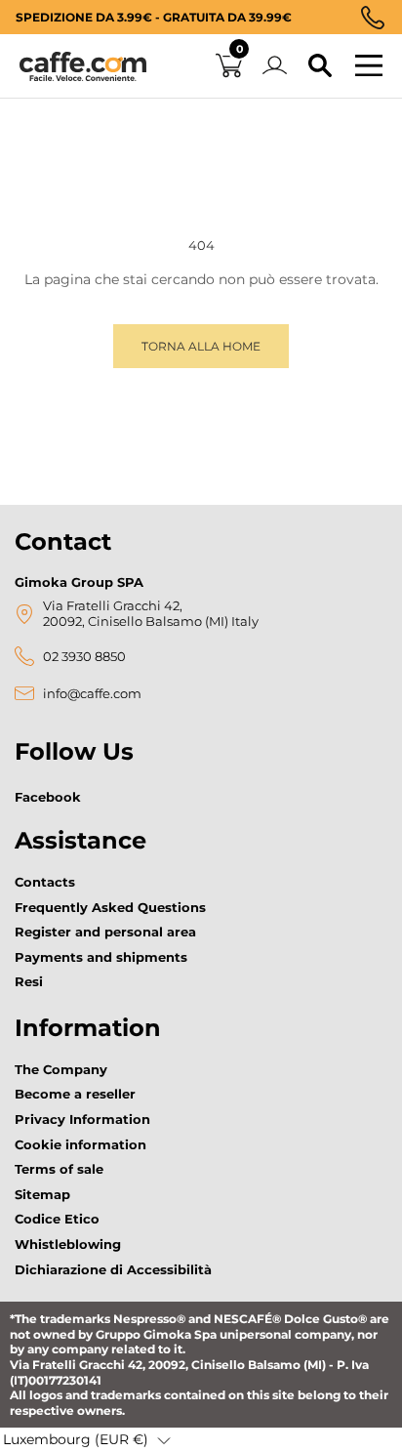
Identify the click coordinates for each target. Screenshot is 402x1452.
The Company (61, 1069)
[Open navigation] (368, 66)
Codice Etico (57, 1218)
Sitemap (42, 1194)
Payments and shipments (101, 957)
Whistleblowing (68, 1244)
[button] (87, 1440)
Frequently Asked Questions (110, 907)
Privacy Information (82, 1119)
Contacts (45, 882)
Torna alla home (201, 346)
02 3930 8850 (84, 656)
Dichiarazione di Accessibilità (113, 1269)
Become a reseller (75, 1093)
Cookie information (80, 1144)
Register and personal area (105, 931)
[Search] (320, 66)
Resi (29, 981)
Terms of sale (59, 1169)
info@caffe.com (92, 693)
